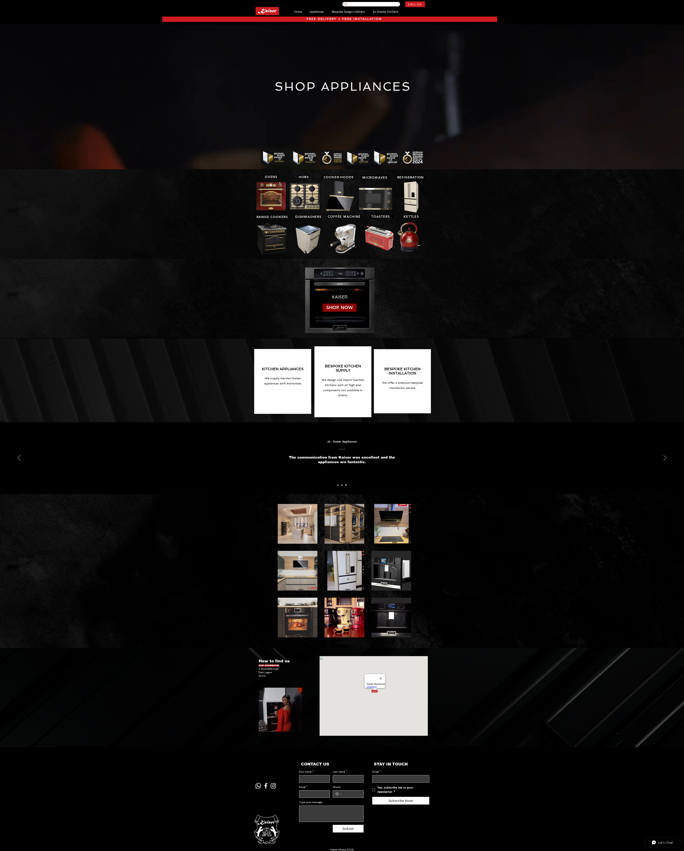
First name (306, 771)
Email (303, 787)
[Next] (664, 458)
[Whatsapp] (258, 785)
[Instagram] (273, 785)
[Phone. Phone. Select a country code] (338, 794)
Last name (340, 771)
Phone (336, 787)
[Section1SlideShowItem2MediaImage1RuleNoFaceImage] (341, 485)
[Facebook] (265, 785)
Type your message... (311, 802)
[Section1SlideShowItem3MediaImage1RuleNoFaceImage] (346, 485)
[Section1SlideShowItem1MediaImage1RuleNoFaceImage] (337, 485)
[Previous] (19, 458)
